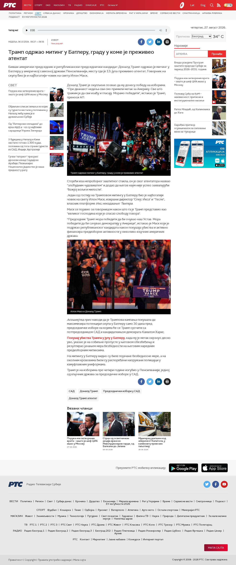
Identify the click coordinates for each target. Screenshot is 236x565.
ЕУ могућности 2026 (34, 17)
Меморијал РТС (191, 509)
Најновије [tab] (181, 45)
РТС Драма (98, 524)
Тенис (77, 509)
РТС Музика (183, 524)
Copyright (30, 559)
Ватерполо (117, 509)
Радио (78, 5)
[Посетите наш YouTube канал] (224, 484)
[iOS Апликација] (200, 153)
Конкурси (134, 539)
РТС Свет (66, 524)
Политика (15, 13)
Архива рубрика (212, 13)
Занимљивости (45, 516)
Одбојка (89, 509)
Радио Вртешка (194, 530)
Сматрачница (191, 13)
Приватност (15, 559)
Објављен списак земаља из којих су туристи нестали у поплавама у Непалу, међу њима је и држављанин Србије (28, 111)
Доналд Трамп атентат (83, 398)
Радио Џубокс (172, 530)
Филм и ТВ (142, 516)
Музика (62, 516)
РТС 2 (43, 524)
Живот (29, 516)
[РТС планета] (182, 5)
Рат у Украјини (138, 13)
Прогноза (183, 36)
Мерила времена (116, 13)
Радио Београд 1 (34, 530)
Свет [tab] (12, 85)
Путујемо (92, 516)
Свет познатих (109, 516)
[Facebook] (141, 41)
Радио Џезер (214, 530)
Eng (203, 5)
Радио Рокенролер (149, 530)
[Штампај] (167, 41)
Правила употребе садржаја (54, 559)
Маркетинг (99, 539)
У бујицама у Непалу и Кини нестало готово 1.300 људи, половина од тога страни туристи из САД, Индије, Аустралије (28, 144)
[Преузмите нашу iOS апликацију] (214, 468)
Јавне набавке (116, 539)
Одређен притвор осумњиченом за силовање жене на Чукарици (190, 128)
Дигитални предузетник (191, 516)
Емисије (91, 5)
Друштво (81, 13)
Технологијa (77, 516)
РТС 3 (53, 524)
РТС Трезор (165, 524)
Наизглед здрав (123, 518)
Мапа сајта (216, 547)
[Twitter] (150, 41)
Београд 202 (103, 530)
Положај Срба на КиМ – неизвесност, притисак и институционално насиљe (189, 97)
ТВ (69, 5)
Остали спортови (168, 509)
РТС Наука (81, 524)
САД (72, 391)
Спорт (38, 5)
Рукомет (103, 509)
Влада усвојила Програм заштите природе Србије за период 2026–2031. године (190, 66)
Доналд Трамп (89, 391)
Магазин (59, 5)
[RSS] (218, 5)
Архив (118, 533)
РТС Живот (114, 524)
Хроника (68, 13)
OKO (48, 5)
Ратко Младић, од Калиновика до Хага (192, 111)
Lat (192, 5)
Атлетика (133, 509)
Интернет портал (153, 539)
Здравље (127, 516)
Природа (168, 516)
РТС (102, 5)
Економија (97, 13)
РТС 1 (33, 524)
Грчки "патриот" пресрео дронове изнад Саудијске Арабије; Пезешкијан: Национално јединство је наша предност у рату (26, 163)
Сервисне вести (170, 13)
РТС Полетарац (202, 524)
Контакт (85, 539)
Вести (27, 5)
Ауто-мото (148, 509)
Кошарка (65, 509)
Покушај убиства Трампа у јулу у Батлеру (96, 338)
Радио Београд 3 (82, 530)
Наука (155, 516)
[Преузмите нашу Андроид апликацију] (183, 468)
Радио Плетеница (124, 530)
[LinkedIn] (158, 41)
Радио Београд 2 (58, 530)
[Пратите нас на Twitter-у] (207, 484)
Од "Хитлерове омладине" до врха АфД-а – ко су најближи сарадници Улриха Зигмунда (25, 127)
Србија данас (52, 13)
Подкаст (14, 17)
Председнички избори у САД (121, 391)
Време (154, 13)
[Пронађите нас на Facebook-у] (215, 484)
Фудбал (51, 509)
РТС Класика (132, 524)
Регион (28, 13)
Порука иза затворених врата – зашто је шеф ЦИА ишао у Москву (28, 92)
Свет (38, 13)
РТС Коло (149, 524)
